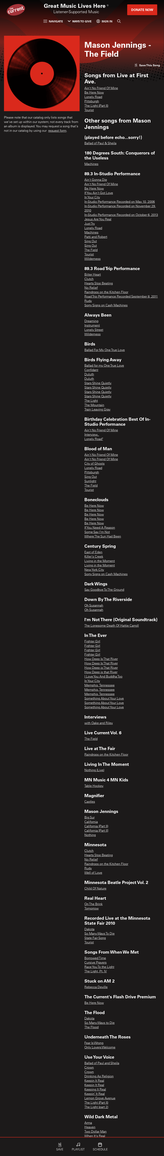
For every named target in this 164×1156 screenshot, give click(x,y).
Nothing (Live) (94, 770)
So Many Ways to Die (99, 1023)
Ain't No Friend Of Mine (101, 88)
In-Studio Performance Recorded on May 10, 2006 (119, 202)
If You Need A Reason (99, 528)
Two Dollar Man (95, 1131)
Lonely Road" (93, 439)
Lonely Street (93, 330)
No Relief (91, 288)
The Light (91, 401)
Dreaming (91, 321)
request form (57, 131)
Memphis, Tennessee (99, 685)
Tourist (89, 110)
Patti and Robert (95, 237)
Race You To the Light (99, 967)
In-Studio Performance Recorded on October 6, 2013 (121, 215)
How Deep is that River (100, 672)
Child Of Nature (95, 888)
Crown (89, 1067)
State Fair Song (95, 938)
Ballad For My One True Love (104, 350)
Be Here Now (94, 92)
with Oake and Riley (98, 723)
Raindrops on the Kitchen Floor (106, 292)
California (91, 822)
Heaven (89, 1127)
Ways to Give (82, 21)
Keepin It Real (94, 1081)
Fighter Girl (92, 641)
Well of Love (93, 873)
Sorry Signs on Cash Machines (106, 305)
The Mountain (94, 405)
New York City (94, 570)
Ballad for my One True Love (104, 365)
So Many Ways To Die (99, 933)
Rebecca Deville (96, 987)
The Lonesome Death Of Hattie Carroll (111, 625)
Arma (88, 1123)
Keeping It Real (95, 1089)
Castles (89, 802)
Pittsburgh (91, 101)
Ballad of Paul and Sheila (101, 1063)
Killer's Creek (93, 556)
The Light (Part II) (96, 106)
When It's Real (94, 1136)
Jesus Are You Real (97, 219)
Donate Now (142, 10)
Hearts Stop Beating (98, 283)
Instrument (92, 325)
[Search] (119, 21)
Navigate (56, 21)
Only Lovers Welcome (99, 1047)
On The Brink (93, 904)
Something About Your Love (104, 698)
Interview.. (91, 434)
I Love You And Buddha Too (103, 676)
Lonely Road (93, 97)
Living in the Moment (99, 561)
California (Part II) (96, 826)
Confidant (91, 370)
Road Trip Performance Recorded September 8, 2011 (121, 296)
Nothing (90, 835)
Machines (91, 164)
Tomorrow (91, 908)
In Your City (92, 197)
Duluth (89, 374)
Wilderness (92, 259)
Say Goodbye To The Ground (104, 590)
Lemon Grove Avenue (99, 1098)
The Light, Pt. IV (95, 971)
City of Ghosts (94, 463)
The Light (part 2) (96, 1107)
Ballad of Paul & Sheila (100, 143)
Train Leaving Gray (97, 409)
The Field (91, 250)
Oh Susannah (93, 605)
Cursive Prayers (95, 962)
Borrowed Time (95, 958)
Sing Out (90, 241)
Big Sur (89, 817)
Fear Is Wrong (93, 1043)
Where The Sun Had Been (102, 536)
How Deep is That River (101, 668)
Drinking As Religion (99, 1076)
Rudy (88, 301)
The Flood (91, 1027)
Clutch (89, 279)
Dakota (89, 929)
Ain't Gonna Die (95, 180)
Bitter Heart (92, 274)
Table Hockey (93, 786)
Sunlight (90, 481)
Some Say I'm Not (97, 532)
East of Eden (93, 552)
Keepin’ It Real (94, 1094)
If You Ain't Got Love (98, 193)
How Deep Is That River (101, 659)
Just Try (89, 224)
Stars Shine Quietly (97, 383)
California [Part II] (96, 830)
